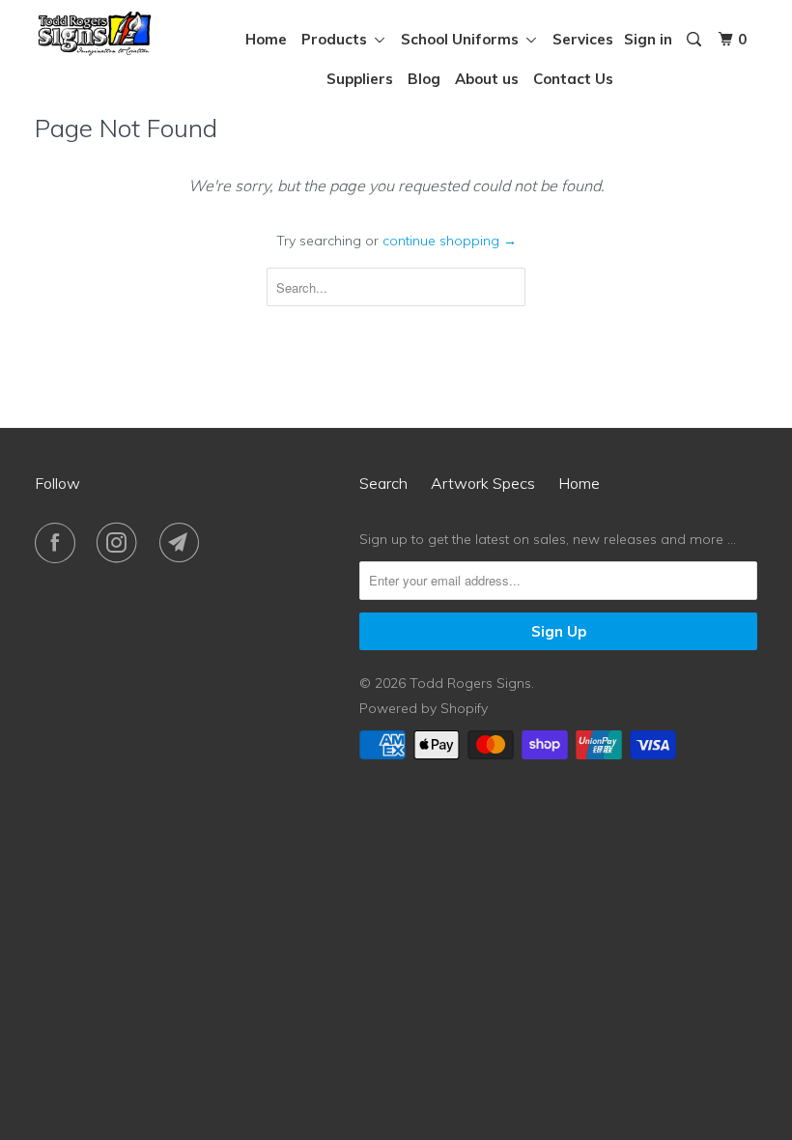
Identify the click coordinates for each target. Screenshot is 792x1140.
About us (487, 79)
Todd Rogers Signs (470, 683)
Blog (424, 79)
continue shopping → (449, 240)
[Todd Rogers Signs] (95, 33)
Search (383, 483)
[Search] (695, 39)
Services (582, 39)
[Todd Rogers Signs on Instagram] (121, 543)
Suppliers (359, 79)
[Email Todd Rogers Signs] (183, 543)
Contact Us (573, 79)
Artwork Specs (483, 483)
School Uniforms (463, 39)
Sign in (648, 39)
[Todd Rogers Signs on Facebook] (59, 543)
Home (266, 39)
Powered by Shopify (423, 708)
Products (338, 39)
